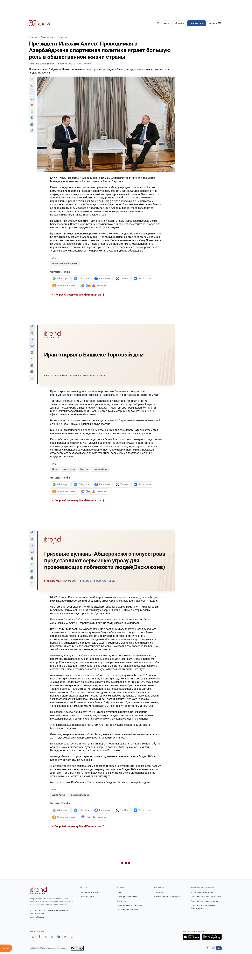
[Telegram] (58, 936)
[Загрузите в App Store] (191, 937)
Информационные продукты (167, 897)
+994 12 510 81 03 (37, 914)
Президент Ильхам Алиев (64, 263)
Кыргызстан (69, 469)
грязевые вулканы (79, 795)
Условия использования (202, 892)
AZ (213, 948)
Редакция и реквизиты (128, 897)
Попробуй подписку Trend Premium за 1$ (79, 294)
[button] (32, 79)
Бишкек (84, 469)
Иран (54, 469)
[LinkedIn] (65, 936)
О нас (119, 892)
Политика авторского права (204, 901)
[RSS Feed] (71, 936)
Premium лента (87, 897)
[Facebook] (39, 936)
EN (208, 948)
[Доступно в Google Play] (212, 937)
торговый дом (100, 469)
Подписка (158, 892)
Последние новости (89, 892)
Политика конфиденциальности (206, 897)
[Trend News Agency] (38, 890)
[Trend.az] (40, 23)
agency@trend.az (37, 917)
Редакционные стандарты (129, 905)
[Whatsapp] (33, 936)
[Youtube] (52, 936)
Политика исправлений (128, 910)
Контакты (121, 901)
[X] (45, 936)
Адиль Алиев (58, 795)
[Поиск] (158, 23)
